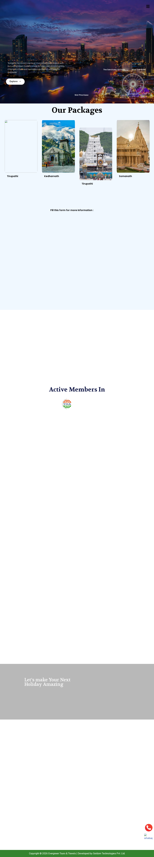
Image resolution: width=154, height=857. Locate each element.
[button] (148, 6)
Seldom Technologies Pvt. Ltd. (109, 853)
